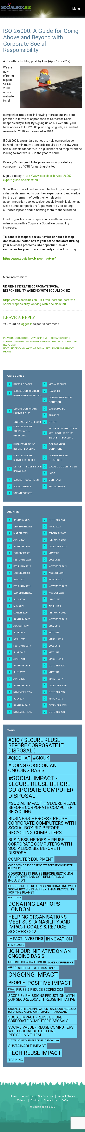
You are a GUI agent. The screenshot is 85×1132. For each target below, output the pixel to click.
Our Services (45, 1096)
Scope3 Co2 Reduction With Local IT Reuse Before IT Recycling (63, 433)
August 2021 (56, 572)
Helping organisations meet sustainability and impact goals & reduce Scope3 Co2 (39, 924)
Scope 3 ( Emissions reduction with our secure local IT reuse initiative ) (41, 999)
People (16, 982)
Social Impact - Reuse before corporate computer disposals (38, 1019)
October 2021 (21, 572)
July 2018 (54, 645)
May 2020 (18, 606)
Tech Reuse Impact (34, 1053)
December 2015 (57, 705)
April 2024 (19, 539)
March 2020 (20, 612)
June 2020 (54, 599)
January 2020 (21, 619)
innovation (59, 939)
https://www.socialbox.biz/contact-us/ (29, 258)
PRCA (11, 989)
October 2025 (57, 520)
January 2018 (21, 665)
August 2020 (56, 592)
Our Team (55, 479)
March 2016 (56, 698)
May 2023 (54, 553)
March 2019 (56, 639)
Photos (35, 1100)
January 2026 (21, 520)
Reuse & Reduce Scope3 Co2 (39, 990)
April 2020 (55, 606)
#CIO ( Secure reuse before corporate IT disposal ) (36, 745)
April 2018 (19, 659)
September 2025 (22, 526)
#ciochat (19, 758)
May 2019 (54, 632)
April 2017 (19, 678)
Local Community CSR (63, 466)
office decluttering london (38, 967)
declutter (14, 897)
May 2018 (54, 652)
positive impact (49, 983)
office (12, 967)
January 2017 (21, 685)
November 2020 (58, 586)
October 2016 (57, 692)
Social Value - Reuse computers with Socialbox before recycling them (40, 1031)
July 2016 (19, 698)
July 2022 (54, 559)
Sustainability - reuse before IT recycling (33, 1040)
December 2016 (57, 685)
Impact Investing (25, 938)
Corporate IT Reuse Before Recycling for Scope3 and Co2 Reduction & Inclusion (40, 877)
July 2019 (54, 625)
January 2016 (21, 705)
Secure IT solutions (26, 479)
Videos (21, 1100)
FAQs (65, 1100)
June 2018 (19, 652)
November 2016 (22, 692)
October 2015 (57, 711)
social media (57, 486)
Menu (77, 10)
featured (54, 390)
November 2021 (58, 566)
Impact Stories (66, 1096)
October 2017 (57, 665)
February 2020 (57, 612)
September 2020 (22, 592)
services (54, 415)
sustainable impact (27, 1046)
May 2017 (54, 672)
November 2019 (58, 619)
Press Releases (22, 384)
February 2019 (22, 645)
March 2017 (56, 678)
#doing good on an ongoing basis (32, 768)
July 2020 (19, 599)
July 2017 (19, 672)
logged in (26, 324)
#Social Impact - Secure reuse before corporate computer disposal (40, 787)
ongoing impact (33, 974)
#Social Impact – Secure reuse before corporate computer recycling (42, 807)
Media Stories (57, 384)
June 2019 (19, 632)
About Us (27, 1096)
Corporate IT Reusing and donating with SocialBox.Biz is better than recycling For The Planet (42, 889)
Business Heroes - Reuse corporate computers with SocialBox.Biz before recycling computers (42, 825)
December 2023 (57, 546)
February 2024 (57, 539)
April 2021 (19, 579)
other (52, 421)
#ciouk (41, 758)
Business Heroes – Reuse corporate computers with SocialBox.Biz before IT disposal (40, 846)
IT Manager (16, 944)
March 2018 (56, 659)
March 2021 (56, 579)
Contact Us (50, 1100)
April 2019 (19, 639)
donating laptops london (34, 906)
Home (13, 1096)
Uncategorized (23, 493)
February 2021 (22, 586)
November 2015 (22, 711)
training (15, 1060)
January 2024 (21, 546)
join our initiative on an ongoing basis (39, 953)
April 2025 (55, 526)
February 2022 (22, 566)
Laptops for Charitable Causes (27, 962)
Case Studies (57, 408)
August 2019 (20, 625)
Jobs (52, 473)
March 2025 (20, 533)
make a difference (60, 962)
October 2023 (21, 553)
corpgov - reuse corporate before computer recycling (40, 867)
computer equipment (30, 859)
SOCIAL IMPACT (22, 486)
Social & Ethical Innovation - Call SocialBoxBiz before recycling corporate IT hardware (42, 1010)
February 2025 (57, 533)
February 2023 (22, 559)
